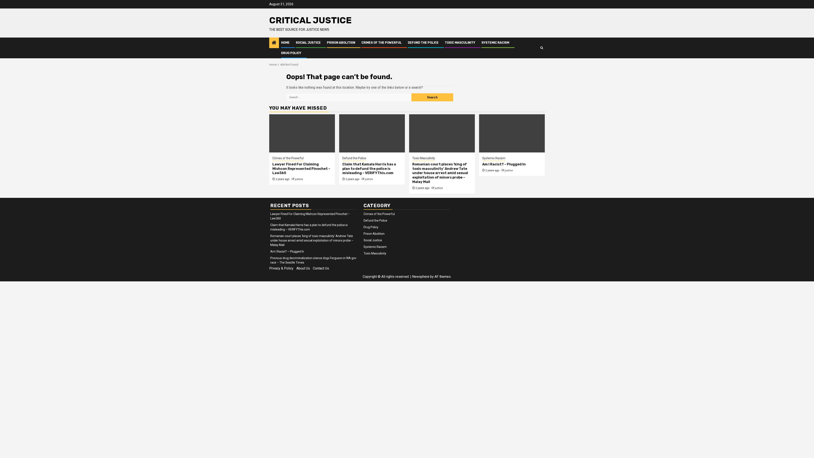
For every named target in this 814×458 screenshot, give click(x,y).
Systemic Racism (495, 43)
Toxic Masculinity (460, 43)
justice (299, 179)
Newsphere (420, 277)
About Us (303, 268)
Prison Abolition (341, 43)
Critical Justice (310, 20)
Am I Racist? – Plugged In (504, 164)
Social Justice (308, 43)
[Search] (541, 48)
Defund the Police (423, 43)
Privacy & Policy (281, 268)
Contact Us (321, 268)
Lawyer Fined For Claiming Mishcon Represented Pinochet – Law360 (301, 168)
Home (285, 43)
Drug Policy (291, 53)
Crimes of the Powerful (381, 43)
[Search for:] (348, 97)
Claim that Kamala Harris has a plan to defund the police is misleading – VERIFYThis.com (369, 168)
